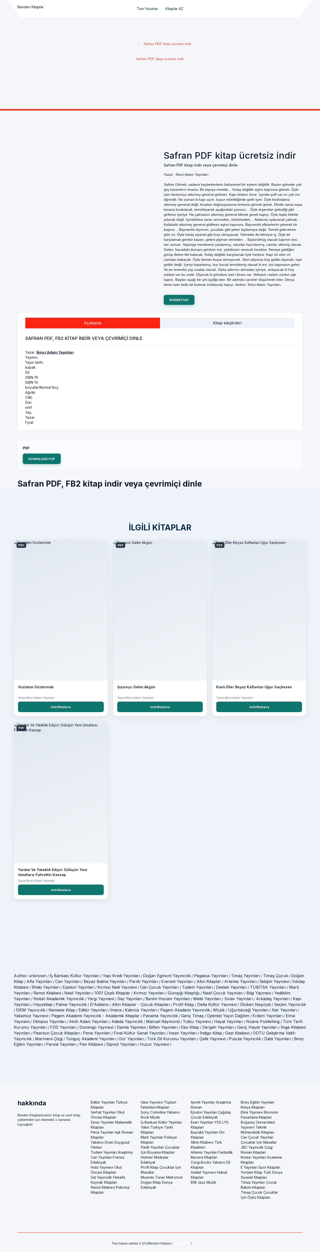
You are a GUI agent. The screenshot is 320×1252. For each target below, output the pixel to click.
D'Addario (99, 1004)
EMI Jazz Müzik (203, 1182)
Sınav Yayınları (238, 998)
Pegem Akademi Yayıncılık (185, 1009)
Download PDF (41, 459)
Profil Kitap (183, 1004)
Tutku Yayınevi (197, 1021)
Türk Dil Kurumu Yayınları (171, 1038)
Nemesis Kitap (61, 1009)
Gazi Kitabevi (237, 1032)
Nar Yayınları (284, 1009)
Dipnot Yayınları (121, 1044)
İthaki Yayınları (46, 987)
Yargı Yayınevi (100, 998)
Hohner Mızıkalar (154, 1157)
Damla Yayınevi (131, 1027)
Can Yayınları (67, 981)
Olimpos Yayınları (49, 1021)
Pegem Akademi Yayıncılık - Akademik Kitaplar (96, 1015)
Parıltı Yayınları (143, 981)
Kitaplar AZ (174, 9)
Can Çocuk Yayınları (159, 987)
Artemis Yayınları (240, 981)
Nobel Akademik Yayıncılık (59, 998)
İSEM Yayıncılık (30, 1009)
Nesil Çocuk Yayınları (223, 992)
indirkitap (179, 300)
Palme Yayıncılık (71, 1004)
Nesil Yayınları (77, 992)
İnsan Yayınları (183, 1032)
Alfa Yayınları (39, 981)
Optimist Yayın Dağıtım (228, 1015)
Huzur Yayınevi (154, 1044)
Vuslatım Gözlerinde (36, 687)
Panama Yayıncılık (160, 1015)
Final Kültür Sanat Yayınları (140, 1032)
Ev (131, 44)
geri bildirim (200, 1243)
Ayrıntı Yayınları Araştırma (211, 1102)
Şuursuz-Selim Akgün (136, 687)
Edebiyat (148, 1162)
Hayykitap (43, 1004)
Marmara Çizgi (48, 1038)
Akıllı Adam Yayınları (88, 1021)
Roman (196, 1107)
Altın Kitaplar (208, 981)
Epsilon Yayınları (78, 987)
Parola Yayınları (61, 1044)
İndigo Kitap (211, 1032)
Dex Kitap (190, 1027)
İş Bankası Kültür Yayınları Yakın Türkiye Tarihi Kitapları (161, 1127)
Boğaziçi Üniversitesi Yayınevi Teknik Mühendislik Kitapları (258, 1127)
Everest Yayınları (177, 981)
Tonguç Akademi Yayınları (91, 1038)
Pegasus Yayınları (211, 975)
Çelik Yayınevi (213, 1038)
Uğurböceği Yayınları (248, 1009)
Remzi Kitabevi (47, 992)
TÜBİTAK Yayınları (268, 987)
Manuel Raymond (163, 1021)
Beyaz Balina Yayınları (105, 981)
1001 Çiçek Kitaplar (112, 992)
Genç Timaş (192, 1015)
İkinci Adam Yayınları (55, 352)
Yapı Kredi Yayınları (121, 975)
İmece (116, 1009)
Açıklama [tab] (92, 322)
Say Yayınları (129, 998)
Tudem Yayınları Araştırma (112, 1152)
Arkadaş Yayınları (273, 998)
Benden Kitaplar (31, 7)
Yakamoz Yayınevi (31, 1015)
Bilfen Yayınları (163, 1027)
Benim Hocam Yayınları (168, 998)
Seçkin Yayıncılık (290, 1004)
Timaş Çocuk (275, 975)
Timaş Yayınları (245, 975)
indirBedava (61, 707)
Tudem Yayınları (197, 987)
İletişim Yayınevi (274, 981)
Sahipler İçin (181, 1243)
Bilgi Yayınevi (258, 992)
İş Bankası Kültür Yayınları (75, 975)
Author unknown (30, 975)
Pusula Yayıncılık (245, 1038)
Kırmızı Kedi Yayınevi (117, 987)
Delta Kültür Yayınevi (217, 1004)
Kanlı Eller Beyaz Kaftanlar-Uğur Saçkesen (254, 687)
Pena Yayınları (96, 1032)
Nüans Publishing (263, 1021)
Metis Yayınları (207, 998)
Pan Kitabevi (91, 1044)
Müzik (219, 1009)
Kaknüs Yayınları (141, 1009)
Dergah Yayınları (218, 1027)
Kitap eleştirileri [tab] (227, 322)
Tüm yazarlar (147, 9)
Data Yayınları (277, 1038)
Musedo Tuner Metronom (162, 1177)
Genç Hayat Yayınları (257, 1027)
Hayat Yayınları (228, 1021)
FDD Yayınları (63, 1027)
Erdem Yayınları (267, 1015)
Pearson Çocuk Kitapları (57, 1032)
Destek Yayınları (231, 987)
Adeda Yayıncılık (127, 1021)
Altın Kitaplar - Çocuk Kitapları (141, 1004)
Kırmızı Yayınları (149, 992)
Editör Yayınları (92, 1009)
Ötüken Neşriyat (255, 1004)
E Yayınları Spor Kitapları (260, 1167)
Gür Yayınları (131, 1038)
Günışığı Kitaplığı (184, 992)
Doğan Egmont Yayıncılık (167, 975)
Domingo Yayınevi (97, 1027)
